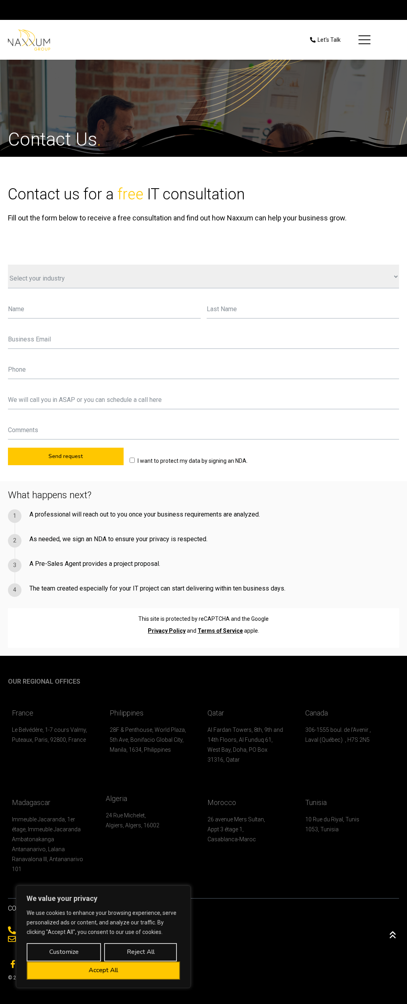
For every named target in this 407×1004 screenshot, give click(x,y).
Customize (64, 951)
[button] (325, 40)
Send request (65, 456)
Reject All (141, 951)
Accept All (103, 970)
